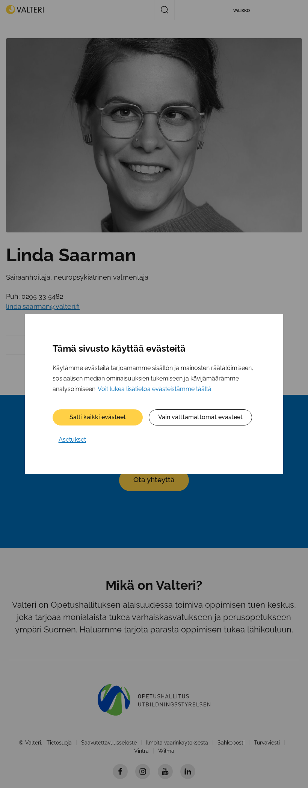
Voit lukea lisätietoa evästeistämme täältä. (155, 389)
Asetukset (72, 439)
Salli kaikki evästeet (97, 417)
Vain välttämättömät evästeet (200, 417)
